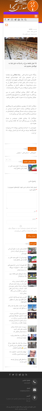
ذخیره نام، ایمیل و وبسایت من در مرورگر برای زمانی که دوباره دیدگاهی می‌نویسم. (23, 229)
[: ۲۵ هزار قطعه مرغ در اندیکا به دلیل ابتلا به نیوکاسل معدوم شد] (6, 25)
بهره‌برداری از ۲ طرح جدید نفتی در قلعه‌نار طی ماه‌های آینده (17, 167)
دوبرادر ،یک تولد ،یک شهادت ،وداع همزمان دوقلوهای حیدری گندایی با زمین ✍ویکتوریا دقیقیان (17, 345)
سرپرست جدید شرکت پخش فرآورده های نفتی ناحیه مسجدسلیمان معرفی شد (19, 329)
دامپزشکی (33, 152)
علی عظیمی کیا (26, 34)
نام (35, 211)
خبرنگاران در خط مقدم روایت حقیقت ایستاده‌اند (18, 336)
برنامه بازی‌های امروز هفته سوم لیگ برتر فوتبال (18, 275)
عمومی (18, 152)
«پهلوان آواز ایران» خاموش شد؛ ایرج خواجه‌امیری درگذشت (18, 353)
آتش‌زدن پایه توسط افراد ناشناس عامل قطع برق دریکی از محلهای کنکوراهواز (18, 299)
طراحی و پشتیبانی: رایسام (21, 409)
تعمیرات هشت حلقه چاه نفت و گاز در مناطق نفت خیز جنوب (17, 307)
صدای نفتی (25, 152)
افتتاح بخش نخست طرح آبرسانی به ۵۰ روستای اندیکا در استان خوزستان (17, 251)
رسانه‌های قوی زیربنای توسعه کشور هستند (19, 360)
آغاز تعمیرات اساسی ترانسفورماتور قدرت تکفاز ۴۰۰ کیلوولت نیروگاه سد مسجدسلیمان (17, 267)
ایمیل (34, 219)
